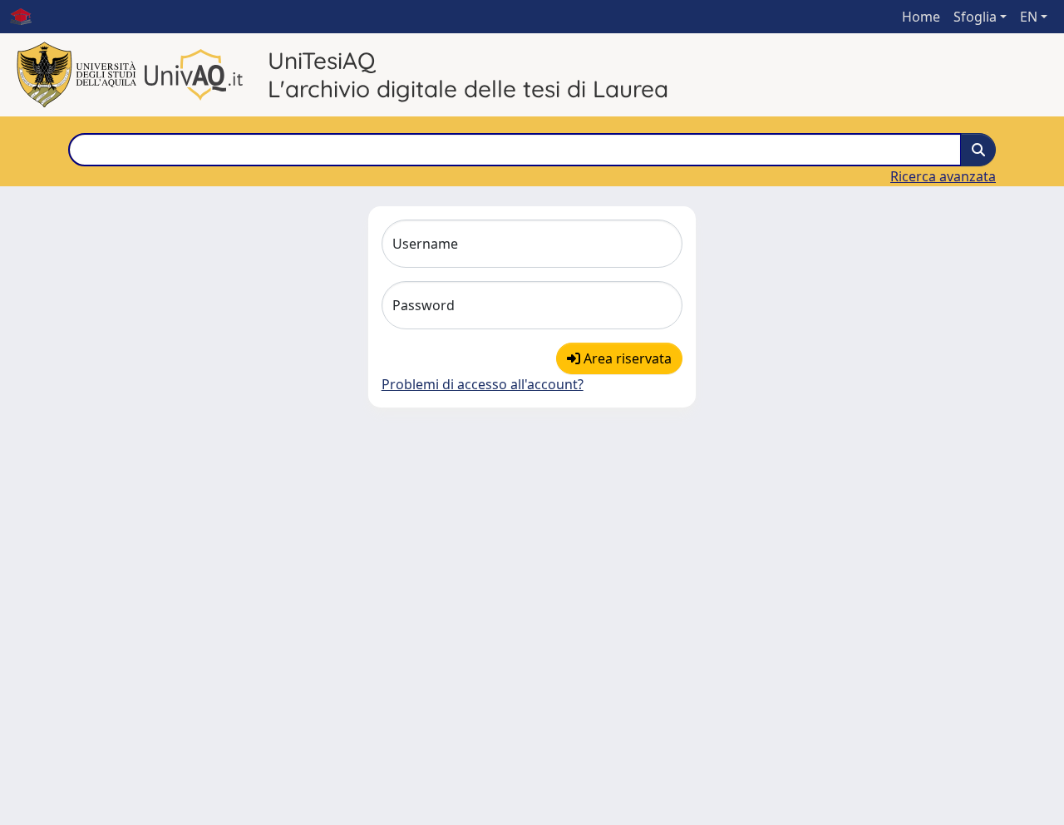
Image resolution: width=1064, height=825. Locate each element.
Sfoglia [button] (975, 16)
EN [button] (1028, 16)
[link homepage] (27, 16)
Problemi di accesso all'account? (483, 384)
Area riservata (626, 358)
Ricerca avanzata (943, 176)
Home (921, 16)
